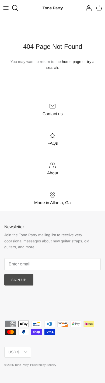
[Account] (87, 8)
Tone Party (22, 364)
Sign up (18, 280)
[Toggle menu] (6, 8)
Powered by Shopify (43, 364)
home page (71, 61)
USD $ (13, 352)
